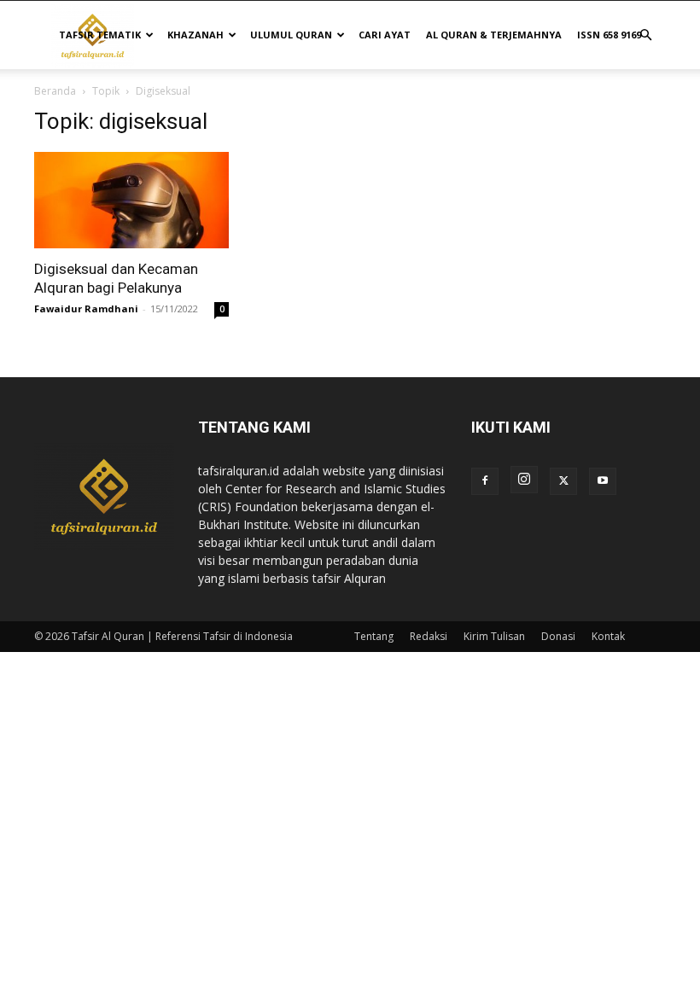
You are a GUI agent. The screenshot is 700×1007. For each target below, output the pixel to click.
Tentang (374, 636)
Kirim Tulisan (494, 636)
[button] (645, 35)
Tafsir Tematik (100, 34)
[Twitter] (563, 481)
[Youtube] (602, 481)
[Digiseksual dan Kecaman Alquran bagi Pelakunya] (131, 200)
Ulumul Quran (291, 34)
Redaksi (428, 636)
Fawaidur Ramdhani (86, 308)
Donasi (558, 636)
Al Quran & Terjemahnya (494, 34)
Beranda (55, 91)
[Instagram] (524, 479)
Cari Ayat (385, 34)
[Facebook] (485, 481)
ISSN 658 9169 (609, 34)
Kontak (608, 636)
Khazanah (195, 34)
